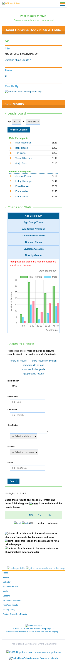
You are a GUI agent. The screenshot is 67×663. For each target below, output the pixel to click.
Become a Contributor (12, 600)
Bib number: (13, 380)
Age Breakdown (33, 216)
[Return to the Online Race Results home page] (11, 3)
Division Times (33, 242)
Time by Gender (33, 255)
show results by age (33, 365)
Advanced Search (10, 587)
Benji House (21, 148)
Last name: (13, 409)
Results (6, 577)
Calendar (7, 582)
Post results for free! (33, 16)
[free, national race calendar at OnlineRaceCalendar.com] (33, 658)
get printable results (33, 373)
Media (5, 591)
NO (31, 515)
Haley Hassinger (23, 181)
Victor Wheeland (23, 158)
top (9, 121)
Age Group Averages (33, 229)
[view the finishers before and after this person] (26, 523)
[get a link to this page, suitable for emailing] (45, 568)
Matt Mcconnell (23, 142)
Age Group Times (33, 222)
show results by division (44, 361)
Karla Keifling (22, 196)
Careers (6, 596)
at (23, 121)
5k (6, 76)
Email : (11, 462)
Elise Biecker (22, 186)
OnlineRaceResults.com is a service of (33, 632)
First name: (13, 396)
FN (39, 515)
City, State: (13, 425)
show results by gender (34, 369)
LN (49, 515)
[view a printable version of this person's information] (17, 523)
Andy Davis (21, 163)
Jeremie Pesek (23, 176)
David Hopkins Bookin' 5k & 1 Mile (33, 30)
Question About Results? (18, 60)
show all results (19, 361)
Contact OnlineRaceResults (15, 614)
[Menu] (62, 3)
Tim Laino (20, 153)
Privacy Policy (9, 610)
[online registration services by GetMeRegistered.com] (33, 651)
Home (5, 573)
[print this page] (16, 568)
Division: (12, 446)
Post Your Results (10, 605)
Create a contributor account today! (34, 20)
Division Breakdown (34, 235)
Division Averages (34, 249)
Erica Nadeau (22, 191)
